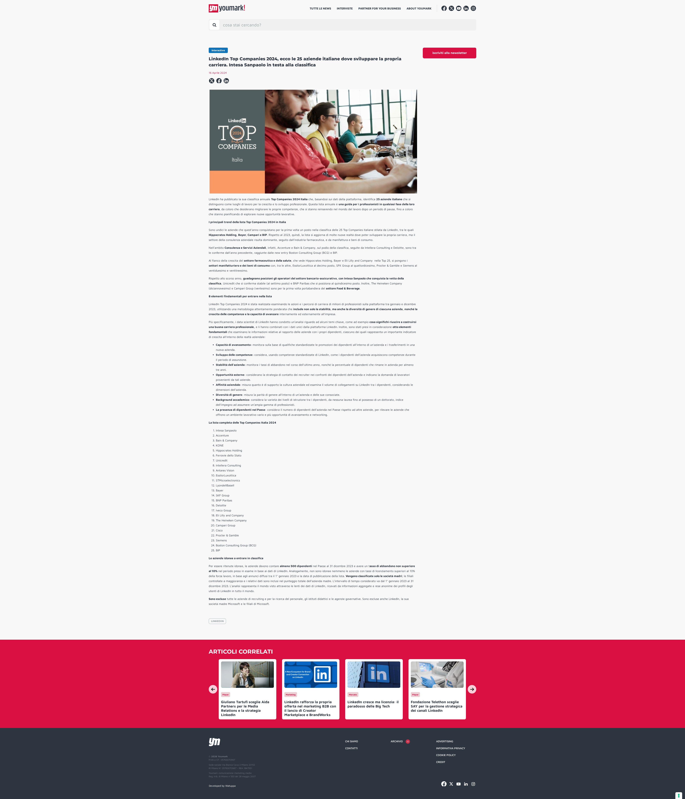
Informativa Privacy (450, 748)
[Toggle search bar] (214, 25)
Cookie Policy (446, 755)
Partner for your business (379, 8)
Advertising (444, 741)
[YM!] (227, 8)
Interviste (345, 8)
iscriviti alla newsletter (449, 53)
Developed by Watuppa (222, 785)
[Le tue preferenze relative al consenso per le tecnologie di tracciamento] (678, 795)
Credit (440, 761)
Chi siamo (351, 741)
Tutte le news (320, 8)
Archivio (397, 741)
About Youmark (419, 8)
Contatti (351, 748)
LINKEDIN (217, 621)
